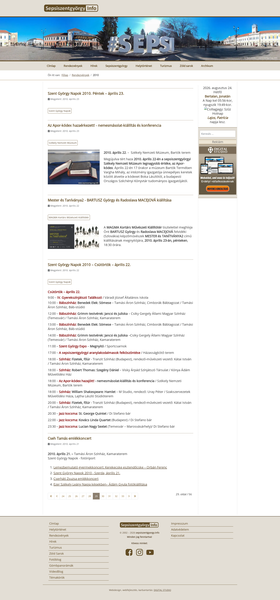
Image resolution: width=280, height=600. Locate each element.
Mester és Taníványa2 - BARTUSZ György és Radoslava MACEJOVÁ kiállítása (109, 200)
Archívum (207, 66)
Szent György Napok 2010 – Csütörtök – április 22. (89, 264)
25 (69, 496)
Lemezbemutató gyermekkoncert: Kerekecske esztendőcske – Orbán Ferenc (110, 467)
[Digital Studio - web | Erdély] (217, 169)
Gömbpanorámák (61, 565)
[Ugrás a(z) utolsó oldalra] (135, 496)
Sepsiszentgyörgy (116, 66)
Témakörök (56, 577)
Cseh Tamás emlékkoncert (69, 438)
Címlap (51, 66)
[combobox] (218, 133)
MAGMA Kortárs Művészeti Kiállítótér (69, 217)
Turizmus (166, 66)
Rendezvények (73, 66)
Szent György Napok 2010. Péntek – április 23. (86, 93)
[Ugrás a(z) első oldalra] (51, 496)
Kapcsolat (177, 535)
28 (89, 496)
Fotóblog (55, 559)
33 (123, 496)
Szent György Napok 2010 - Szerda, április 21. (86, 473)
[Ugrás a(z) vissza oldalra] (57, 496)
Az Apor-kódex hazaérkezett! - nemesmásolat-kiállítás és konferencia (104, 125)
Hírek (93, 66)
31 (109, 496)
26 (76, 496)
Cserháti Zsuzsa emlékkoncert (76, 478)
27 (83, 496)
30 (103, 496)
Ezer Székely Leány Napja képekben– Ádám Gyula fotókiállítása (100, 484)
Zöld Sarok (56, 553)
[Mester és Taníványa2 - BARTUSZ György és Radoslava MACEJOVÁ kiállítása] (74, 236)
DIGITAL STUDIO (162, 590)
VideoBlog (56, 571)
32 (116, 496)
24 (63, 496)
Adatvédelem (180, 529)
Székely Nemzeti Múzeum (63, 142)
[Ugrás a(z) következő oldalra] (129, 496)
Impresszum (179, 523)
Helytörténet (144, 66)
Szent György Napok (59, 110)
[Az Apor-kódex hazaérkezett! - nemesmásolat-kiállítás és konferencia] (74, 167)
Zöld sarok (186, 66)
